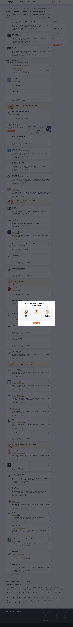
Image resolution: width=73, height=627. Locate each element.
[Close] (54, 302)
